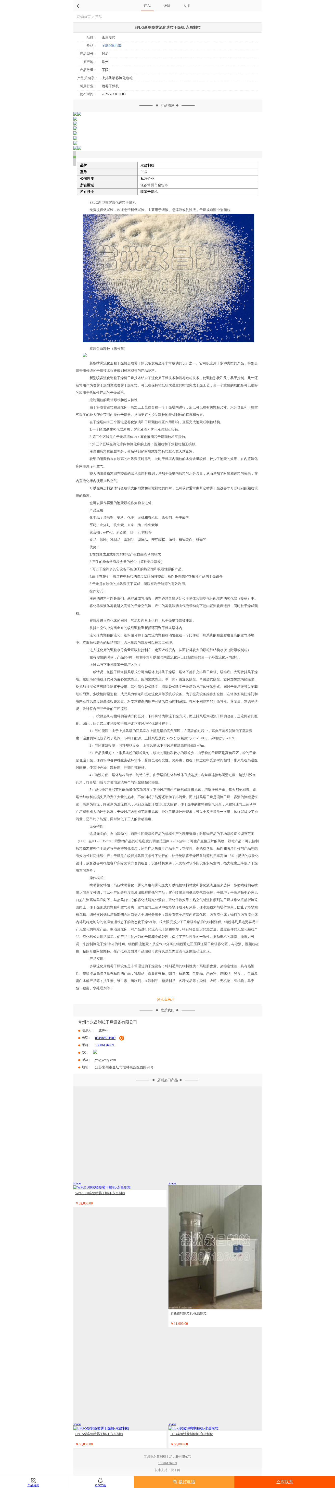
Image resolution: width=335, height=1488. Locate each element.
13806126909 (104, 1044)
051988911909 (105, 1037)
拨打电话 (187, 1482)
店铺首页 (84, 17)
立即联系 (284, 1482)
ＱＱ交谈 (100, 1485)
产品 (147, 5)
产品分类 (33, 1485)
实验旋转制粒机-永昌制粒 (188, 1312)
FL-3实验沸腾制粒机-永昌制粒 (191, 1433)
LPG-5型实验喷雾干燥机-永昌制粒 (99, 1433)
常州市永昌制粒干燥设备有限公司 (107, 1021)
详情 (167, 5)
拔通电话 (121, 1037)
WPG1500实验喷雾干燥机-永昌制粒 (100, 1192)
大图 (186, 5)
